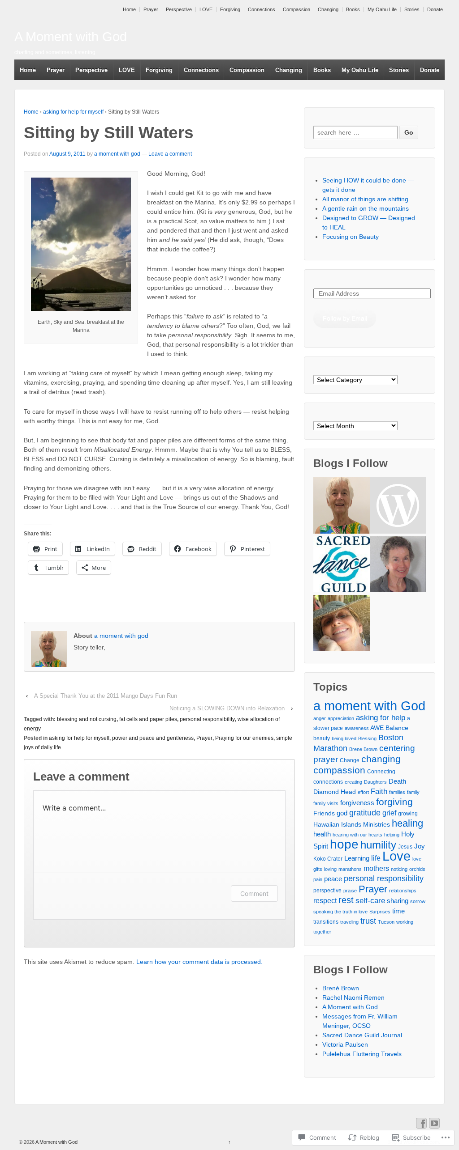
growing (408, 814)
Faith (379, 791)
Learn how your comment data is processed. (199, 961)
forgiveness (357, 802)
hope (344, 844)
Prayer (150, 9)
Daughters (375, 782)
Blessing (367, 738)
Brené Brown (340, 988)
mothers (376, 868)
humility (378, 845)
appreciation (341, 718)
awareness (357, 728)
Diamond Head (334, 791)
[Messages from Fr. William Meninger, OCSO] (398, 506)
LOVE (205, 9)
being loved (344, 738)
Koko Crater (327, 859)
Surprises (379, 911)
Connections (261, 9)
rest (346, 900)
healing (407, 823)
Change (349, 760)
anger (319, 718)
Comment (254, 893)
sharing (397, 900)
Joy (419, 846)
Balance (396, 727)
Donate (435, 9)
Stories (412, 9)
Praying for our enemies (244, 738)
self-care (370, 900)
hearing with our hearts (357, 834)
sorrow (417, 901)
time (398, 911)
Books (353, 9)
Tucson (386, 922)
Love (396, 856)
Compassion (296, 9)
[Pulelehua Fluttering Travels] (341, 624)
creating (353, 782)
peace (333, 879)
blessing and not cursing (87, 719)
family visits (325, 803)
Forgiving (230, 9)
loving (330, 869)
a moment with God (369, 705)
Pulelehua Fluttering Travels (362, 1053)
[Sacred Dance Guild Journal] (341, 565)
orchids (417, 869)
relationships (402, 890)
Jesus (405, 847)
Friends (324, 813)
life (376, 858)
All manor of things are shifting (365, 199)
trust (368, 921)
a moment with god (117, 154)
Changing (328, 9)
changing (381, 759)
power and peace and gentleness (153, 738)
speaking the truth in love (340, 911)
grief (389, 813)
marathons (350, 869)
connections (328, 782)
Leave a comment (170, 154)
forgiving (394, 802)
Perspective (179, 9)
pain (317, 879)
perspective (327, 890)
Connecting (381, 771)
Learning (356, 858)
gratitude (365, 812)
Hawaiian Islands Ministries (351, 824)
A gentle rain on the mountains (365, 208)
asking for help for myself (73, 112)
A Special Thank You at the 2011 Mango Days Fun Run (105, 695)
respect (325, 900)
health (322, 834)
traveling (349, 922)
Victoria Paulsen (345, 1044)
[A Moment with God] (341, 506)
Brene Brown (363, 749)
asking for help (380, 717)
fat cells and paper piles (148, 719)
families (397, 792)
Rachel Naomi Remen (353, 997)
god (342, 813)
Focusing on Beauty (350, 236)
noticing (399, 869)
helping (391, 834)
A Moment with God (70, 37)
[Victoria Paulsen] (398, 565)
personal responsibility (207, 719)
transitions (325, 922)
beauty (321, 738)
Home (129, 9)
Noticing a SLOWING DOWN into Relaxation (227, 708)
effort (363, 792)
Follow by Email (345, 318)
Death (397, 781)
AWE (377, 727)
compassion (339, 770)
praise (350, 890)
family (413, 792)
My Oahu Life (382, 9)
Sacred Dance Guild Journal (362, 1035)
